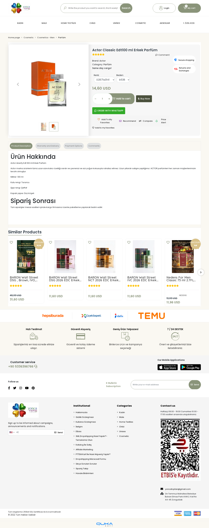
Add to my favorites (104, 127)
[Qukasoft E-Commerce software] (104, 524)
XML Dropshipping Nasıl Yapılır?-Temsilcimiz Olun (91, 438)
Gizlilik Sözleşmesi (85, 417)
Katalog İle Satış (83, 444)
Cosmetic (124, 436)
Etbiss (78, 431)
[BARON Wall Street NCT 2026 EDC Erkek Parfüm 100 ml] (104, 256)
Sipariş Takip (82, 468)
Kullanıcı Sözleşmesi (86, 421)
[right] (201, 272)
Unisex (122, 431)
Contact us (167, 406)
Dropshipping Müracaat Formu (91, 459)
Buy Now (145, 98)
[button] (164, 8)
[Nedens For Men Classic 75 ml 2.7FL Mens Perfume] (182, 256)
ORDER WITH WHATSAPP (110, 110)
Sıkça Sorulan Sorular (86, 463)
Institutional (81, 406)
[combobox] (11, 432)
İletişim (79, 426)
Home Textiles (126, 421)
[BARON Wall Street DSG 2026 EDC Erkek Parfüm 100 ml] (65, 256)
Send (196, 384)
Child (121, 426)
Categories (124, 406)
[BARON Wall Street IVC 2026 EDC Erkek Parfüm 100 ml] (143, 256)
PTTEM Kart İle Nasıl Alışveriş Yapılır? (93, 454)
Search (126, 8)
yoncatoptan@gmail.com (178, 489)
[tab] (21, 146)
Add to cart (123, 98)
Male (121, 417)
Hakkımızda (81, 412)
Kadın (122, 412)
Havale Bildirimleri (84, 473)
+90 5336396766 (21, 366)
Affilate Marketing (84, 449)
